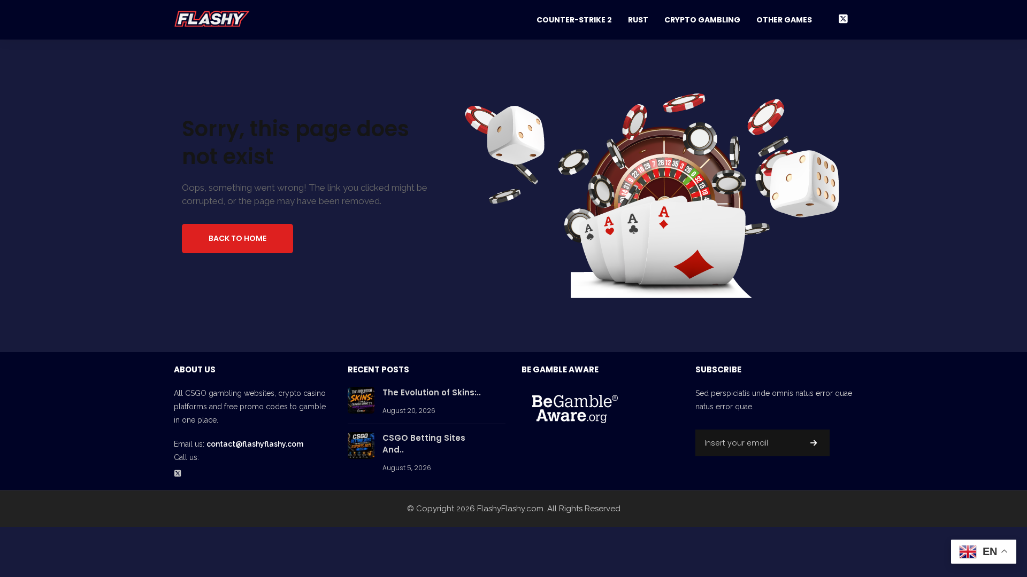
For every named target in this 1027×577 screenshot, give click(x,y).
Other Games (784, 19)
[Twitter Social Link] (843, 19)
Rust (638, 19)
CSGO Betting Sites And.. (423, 444)
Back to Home (237, 238)
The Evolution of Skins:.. (431, 392)
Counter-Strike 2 (574, 19)
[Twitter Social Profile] (181, 474)
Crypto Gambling (702, 19)
